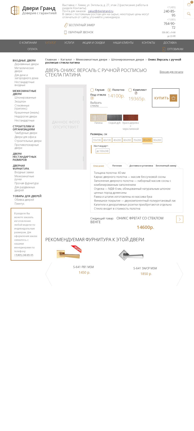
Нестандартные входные (24, 83)
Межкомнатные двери (24, 92)
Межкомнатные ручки (24, 177)
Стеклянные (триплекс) (22, 107)
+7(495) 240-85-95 (23, 255)
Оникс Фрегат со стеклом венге (126, 220)
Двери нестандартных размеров (24, 157)
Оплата (32, 49)
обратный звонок (80, 32)
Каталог (50, 42)
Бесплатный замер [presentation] (166, 165)
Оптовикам (175, 49)
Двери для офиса (25, 137)
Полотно (118, 90)
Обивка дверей (24, 199)
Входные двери (24, 60)
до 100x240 (103, 151)
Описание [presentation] (98, 165)
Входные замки (24, 172)
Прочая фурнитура (26, 183)
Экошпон (20, 101)
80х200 (147, 140)
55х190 (97, 140)
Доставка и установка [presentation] (141, 165)
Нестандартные (24, 120)
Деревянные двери (27, 64)
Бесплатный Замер (82, 25)
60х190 (107, 140)
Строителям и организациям (24, 127)
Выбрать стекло (96, 104)
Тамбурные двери (26, 133)
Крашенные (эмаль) (27, 112)
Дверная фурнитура (21, 167)
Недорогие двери (26, 116)
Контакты (148, 42)
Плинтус (19, 203)
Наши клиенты (123, 42)
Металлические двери (24, 69)
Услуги (69, 42)
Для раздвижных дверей (25, 188)
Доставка (170, 42)
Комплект (140, 90)
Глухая (99, 90)
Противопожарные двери (27, 146)
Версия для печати (171, 71)
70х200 (137, 140)
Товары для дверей (27, 196)
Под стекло (98, 94)
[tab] (100, 166)
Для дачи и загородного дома (26, 76)
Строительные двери (28, 141)
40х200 (117, 140)
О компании (28, 42)
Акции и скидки (93, 42)
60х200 (127, 140)
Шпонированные (25, 97)
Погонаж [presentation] (117, 165)
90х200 (157, 140)
